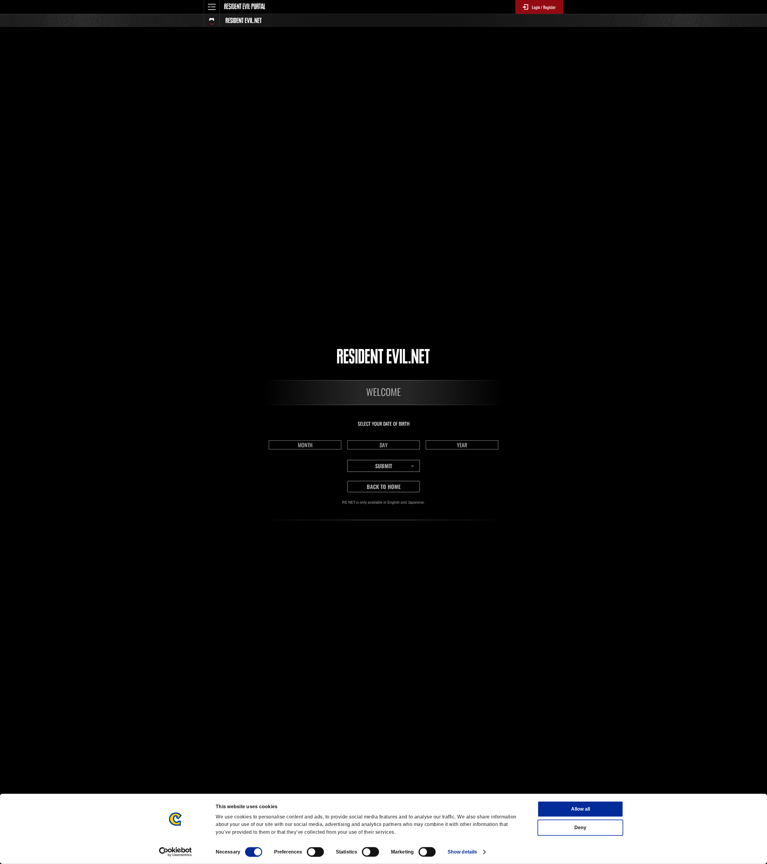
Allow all (580, 809)
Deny (580, 827)
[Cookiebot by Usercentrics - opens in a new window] (175, 852)
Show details (462, 851)
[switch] (315, 852)
